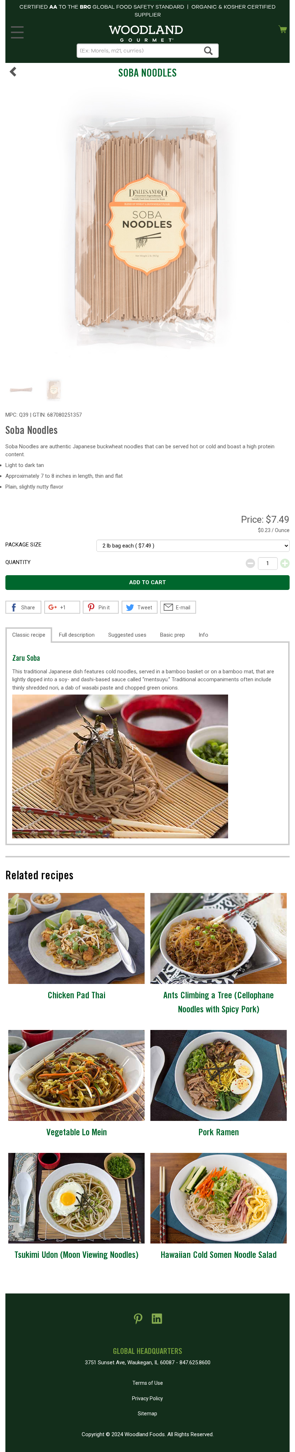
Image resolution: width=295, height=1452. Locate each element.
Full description (77, 635)
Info (203, 635)
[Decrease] (250, 563)
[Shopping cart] (282, 28)
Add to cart (147, 582)
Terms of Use (147, 1383)
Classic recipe (28, 635)
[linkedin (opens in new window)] (157, 1321)
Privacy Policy (147, 1398)
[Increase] (285, 563)
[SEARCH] (209, 50)
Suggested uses (127, 635)
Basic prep (172, 635)
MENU (17, 31)
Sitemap (147, 1413)
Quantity (18, 562)
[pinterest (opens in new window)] (138, 1321)
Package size (23, 544)
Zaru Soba (26, 659)
